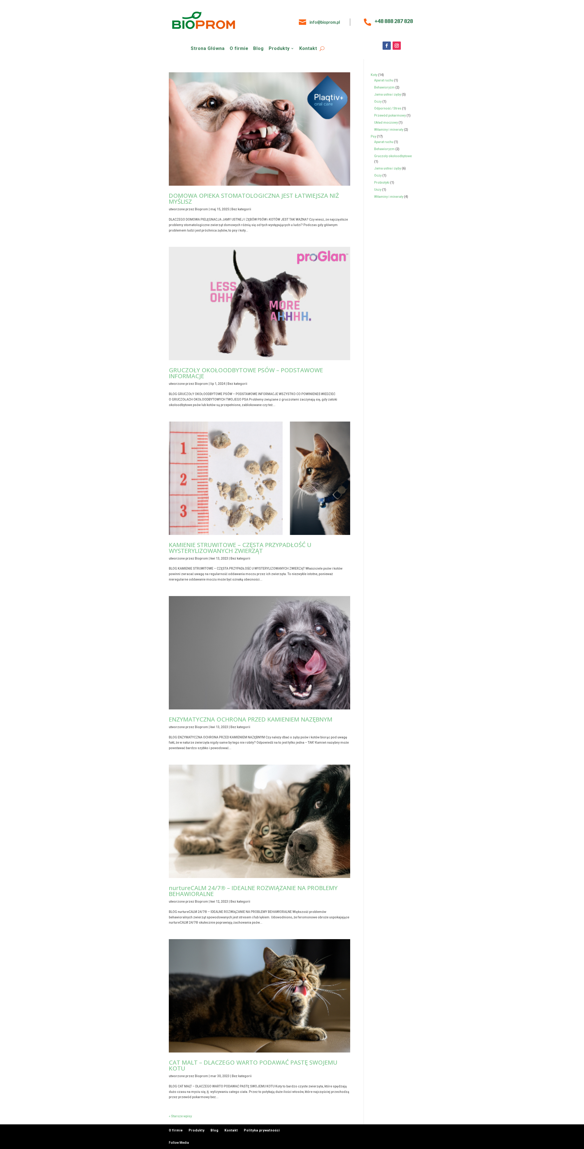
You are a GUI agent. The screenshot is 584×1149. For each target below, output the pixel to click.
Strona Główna (208, 49)
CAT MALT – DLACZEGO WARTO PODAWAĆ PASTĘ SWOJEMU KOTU (253, 1065)
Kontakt (308, 49)
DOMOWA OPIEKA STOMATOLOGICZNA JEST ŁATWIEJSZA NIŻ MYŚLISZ (254, 198)
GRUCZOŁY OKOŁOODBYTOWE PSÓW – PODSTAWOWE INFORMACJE (246, 373)
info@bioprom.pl (325, 22)
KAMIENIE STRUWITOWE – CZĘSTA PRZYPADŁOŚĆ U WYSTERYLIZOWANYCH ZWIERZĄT (240, 548)
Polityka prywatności (262, 1130)
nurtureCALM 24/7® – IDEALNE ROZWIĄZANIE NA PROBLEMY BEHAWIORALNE (253, 891)
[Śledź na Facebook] (387, 46)
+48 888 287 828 (394, 21)
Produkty (279, 49)
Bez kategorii (241, 209)
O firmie (239, 49)
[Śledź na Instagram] (397, 46)
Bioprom (201, 209)
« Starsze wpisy (180, 1116)
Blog (258, 49)
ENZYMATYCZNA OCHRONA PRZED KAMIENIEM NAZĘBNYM (250, 719)
